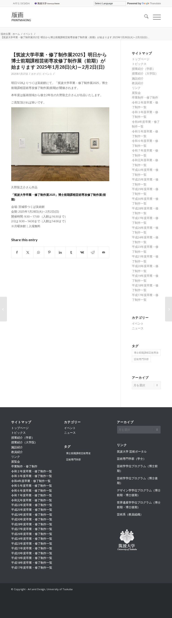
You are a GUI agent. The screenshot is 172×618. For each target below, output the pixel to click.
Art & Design (20, 3)
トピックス (139, 64)
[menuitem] (21, 3)
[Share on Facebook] (16, 252)
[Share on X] (27, 252)
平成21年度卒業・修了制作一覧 (31, 548)
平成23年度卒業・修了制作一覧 (31, 543)
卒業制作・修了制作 (145, 97)
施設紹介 (138, 78)
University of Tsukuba (47, 3)
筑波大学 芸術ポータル (132, 451)
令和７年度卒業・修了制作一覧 (31, 495)
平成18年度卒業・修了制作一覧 (31, 563)
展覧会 (136, 93)
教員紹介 (138, 83)
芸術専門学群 (141, 359)
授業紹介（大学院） (145, 73)
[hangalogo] (33, 17)
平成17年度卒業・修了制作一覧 (31, 567)
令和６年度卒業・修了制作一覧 (31, 490)
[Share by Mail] (103, 252)
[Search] (144, 17)
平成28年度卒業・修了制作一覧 (31, 524)
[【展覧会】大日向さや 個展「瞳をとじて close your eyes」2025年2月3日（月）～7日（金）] (168, 309)
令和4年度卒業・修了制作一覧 (31, 481)
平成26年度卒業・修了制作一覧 (31, 534)
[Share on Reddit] (93, 252)
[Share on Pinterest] (49, 252)
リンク (136, 88)
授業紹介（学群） (143, 69)
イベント (47, 73)
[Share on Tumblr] (71, 252)
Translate (155, 3)
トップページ (140, 59)
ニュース (138, 328)
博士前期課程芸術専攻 (146, 352)
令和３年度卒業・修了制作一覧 (31, 476)
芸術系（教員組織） (130, 514)
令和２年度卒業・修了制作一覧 (31, 471)
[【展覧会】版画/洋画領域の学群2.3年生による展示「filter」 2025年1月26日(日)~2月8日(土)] (3, 309)
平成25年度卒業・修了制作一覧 (31, 510)
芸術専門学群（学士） (131, 459)
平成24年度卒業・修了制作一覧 (31, 539)
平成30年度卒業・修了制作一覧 (31, 519)
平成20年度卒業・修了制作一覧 (31, 553)
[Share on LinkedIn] (60, 252)
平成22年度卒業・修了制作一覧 (31, 505)
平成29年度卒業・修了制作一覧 (31, 514)
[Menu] (154, 17)
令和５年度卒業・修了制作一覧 (31, 486)
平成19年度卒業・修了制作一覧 (31, 558)
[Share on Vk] (82, 252)
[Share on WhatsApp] (38, 252)
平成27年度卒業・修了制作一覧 (31, 529)
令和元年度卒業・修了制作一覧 (31, 500)
